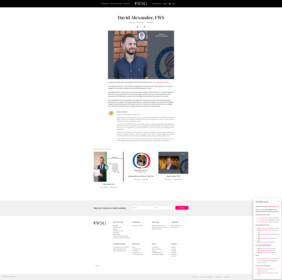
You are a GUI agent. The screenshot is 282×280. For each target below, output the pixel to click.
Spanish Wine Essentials (265, 252)
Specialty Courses (118, 231)
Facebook (173, 251)
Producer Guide (136, 249)
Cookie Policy (227, 277)
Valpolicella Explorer (263, 273)
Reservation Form (156, 229)
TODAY (261, 209)
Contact (173, 249)
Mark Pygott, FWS (173, 176)
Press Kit (154, 251)
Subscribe (182, 207)
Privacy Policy (218, 277)
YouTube (173, 252)
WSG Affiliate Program (158, 254)
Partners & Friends (157, 252)
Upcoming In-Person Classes (121, 247)
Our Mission (155, 247)
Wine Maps (135, 251)
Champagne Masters (264, 220)
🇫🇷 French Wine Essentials (264, 248)
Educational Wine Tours (158, 225)
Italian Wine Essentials (264, 250)
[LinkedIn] (144, 27)
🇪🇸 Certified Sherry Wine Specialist (266, 269)
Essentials (116, 225)
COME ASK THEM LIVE (273, 206)
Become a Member (137, 225)
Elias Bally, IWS (108, 184)
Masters (115, 229)
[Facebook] (137, 27)
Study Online (116, 234)
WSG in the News (156, 249)
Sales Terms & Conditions (207, 277)
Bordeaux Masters (263, 221)
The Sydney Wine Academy (161, 82)
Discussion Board (176, 225)
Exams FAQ (116, 232)
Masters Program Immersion (159, 227)
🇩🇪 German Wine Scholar (264, 242)
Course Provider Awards (119, 251)
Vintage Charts (136, 252)
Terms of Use (195, 277)
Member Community (116, 3)
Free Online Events (137, 254)
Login (173, 3)
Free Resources (156, 3)
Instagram (174, 254)
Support (165, 3)
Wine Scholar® (117, 227)
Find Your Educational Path (120, 236)
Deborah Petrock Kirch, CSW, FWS (141, 176)
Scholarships (174, 227)
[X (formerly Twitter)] (141, 27)
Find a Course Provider (119, 249)
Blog (133, 247)
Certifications (105, 3)
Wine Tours (127, 3)
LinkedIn (173, 256)
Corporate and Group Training (121, 238)
